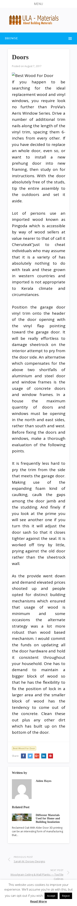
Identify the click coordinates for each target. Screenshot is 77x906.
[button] (38, 4)
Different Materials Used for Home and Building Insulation (48, 819)
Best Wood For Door (24, 748)
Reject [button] (66, 896)
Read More (38, 901)
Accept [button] (51, 896)
